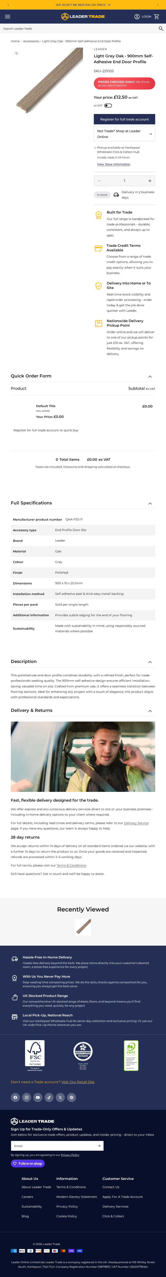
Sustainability (32, 1206)
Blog (25, 1216)
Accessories (31, 41)
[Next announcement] (157, 5)
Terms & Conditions (71, 865)
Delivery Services (115, 1206)
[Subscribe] (99, 1146)
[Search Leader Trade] (161, 28)
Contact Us (110, 1187)
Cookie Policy (66, 1216)
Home (15, 41)
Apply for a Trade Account (122, 1197)
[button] (7, 16)
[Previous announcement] (8, 5)
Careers (27, 1197)
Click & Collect (113, 1216)
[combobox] (83, 28)
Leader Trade (51, 1244)
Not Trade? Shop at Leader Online (118, 134)
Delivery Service (136, 823)
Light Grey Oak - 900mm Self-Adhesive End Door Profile (81, 41)
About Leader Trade (36, 1187)
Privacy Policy (70, 1155)
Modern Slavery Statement (76, 1197)
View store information (113, 164)
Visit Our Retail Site (77, 1082)
